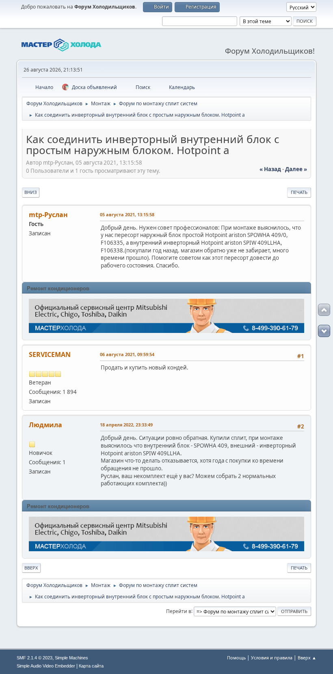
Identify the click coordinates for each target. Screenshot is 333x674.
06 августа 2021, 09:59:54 (127, 354)
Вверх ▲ (307, 657)
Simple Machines (71, 657)
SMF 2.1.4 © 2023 (34, 657)
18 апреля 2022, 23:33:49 (126, 425)
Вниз (30, 192)
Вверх (31, 568)
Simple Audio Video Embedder (46, 665)
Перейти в (178, 610)
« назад (270, 169)
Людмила (45, 424)
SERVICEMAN (50, 354)
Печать (299, 192)
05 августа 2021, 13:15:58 (127, 214)
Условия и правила (271, 657)
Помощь (236, 657)
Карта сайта (91, 665)
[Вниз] (324, 330)
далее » (296, 169)
